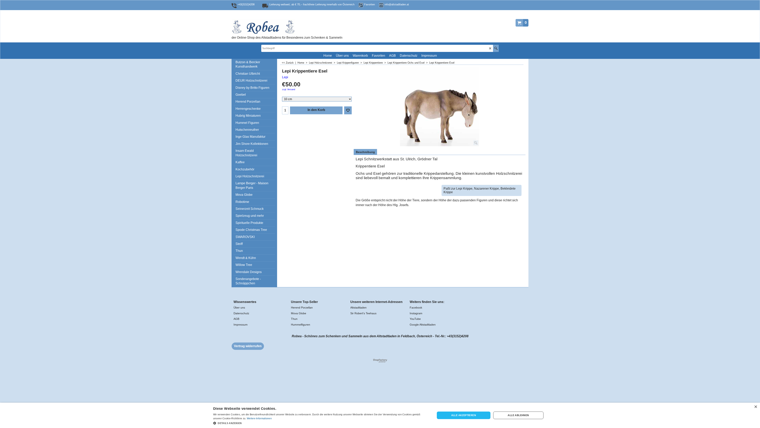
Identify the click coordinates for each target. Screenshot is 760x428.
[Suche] (496, 48)
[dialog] (380, 415)
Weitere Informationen (259, 418)
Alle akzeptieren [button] (463, 415)
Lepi (285, 77)
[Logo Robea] (276, 27)
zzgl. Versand (288, 89)
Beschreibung (365, 152)
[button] (321, 423)
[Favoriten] (348, 110)
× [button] (755, 406)
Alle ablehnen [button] (518, 415)
